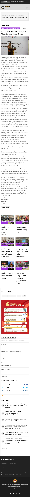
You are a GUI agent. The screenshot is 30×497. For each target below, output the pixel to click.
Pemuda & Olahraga (6, 365)
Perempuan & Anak (5, 369)
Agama (3, 358)
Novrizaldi (3, 203)
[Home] (6, 7)
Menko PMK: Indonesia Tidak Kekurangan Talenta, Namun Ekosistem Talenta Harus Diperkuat (16, 405)
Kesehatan (3, 344)
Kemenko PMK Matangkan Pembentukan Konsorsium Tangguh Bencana (15, 419)
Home (3, 14)
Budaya (3, 362)
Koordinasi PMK (5, 372)
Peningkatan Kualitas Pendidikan (9, 348)
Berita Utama (5, 25)
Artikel (4, 296)
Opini (24, 296)
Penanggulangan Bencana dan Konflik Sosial (12, 15)
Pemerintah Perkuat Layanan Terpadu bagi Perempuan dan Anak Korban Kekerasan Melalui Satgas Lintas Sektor (16, 426)
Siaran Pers (4, 376)
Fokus (19, 296)
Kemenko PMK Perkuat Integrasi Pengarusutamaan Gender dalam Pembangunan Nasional (13, 413)
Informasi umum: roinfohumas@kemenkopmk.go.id (15, 472)
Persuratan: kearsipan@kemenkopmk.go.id (13, 474)
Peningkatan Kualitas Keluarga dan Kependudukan (13, 340)
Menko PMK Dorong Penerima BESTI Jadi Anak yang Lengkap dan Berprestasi (16, 433)
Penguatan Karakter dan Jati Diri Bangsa (11, 351)
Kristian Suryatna (5, 199)
